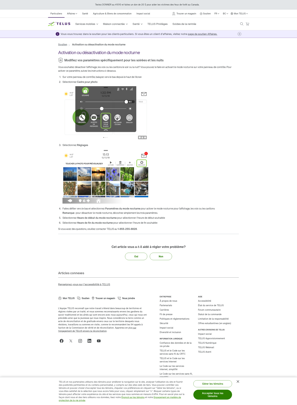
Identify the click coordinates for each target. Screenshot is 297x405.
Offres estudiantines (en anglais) (214, 323)
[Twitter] (72, 341)
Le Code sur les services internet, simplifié (172, 367)
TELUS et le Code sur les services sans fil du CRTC (172, 352)
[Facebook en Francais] (62, 341)
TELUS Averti (204, 351)
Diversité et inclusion (170, 332)
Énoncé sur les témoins (132, 397)
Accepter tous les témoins (212, 395)
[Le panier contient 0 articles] (247, 24)
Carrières (164, 309)
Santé (85, 13)
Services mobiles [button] (85, 24)
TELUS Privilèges (157, 24)
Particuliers (56, 13)
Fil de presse (166, 314)
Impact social (143, 13)
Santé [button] (136, 24)
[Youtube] (100, 341)
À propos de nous (168, 300)
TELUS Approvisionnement (211, 338)
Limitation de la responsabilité (213, 318)
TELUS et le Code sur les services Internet (172, 360)
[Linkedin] (90, 341)
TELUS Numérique (207, 342)
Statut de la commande (210, 314)
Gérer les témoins (212, 383)
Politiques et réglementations (174, 318)
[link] (202, 34)
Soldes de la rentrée (184, 24)
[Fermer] (238, 381)
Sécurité (164, 323)
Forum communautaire (209, 309)
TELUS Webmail (206, 347)
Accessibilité (204, 300)
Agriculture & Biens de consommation (112, 13)
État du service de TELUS (211, 305)
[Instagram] (81, 341)
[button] (242, 24)
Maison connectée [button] (114, 24)
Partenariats (166, 305)
